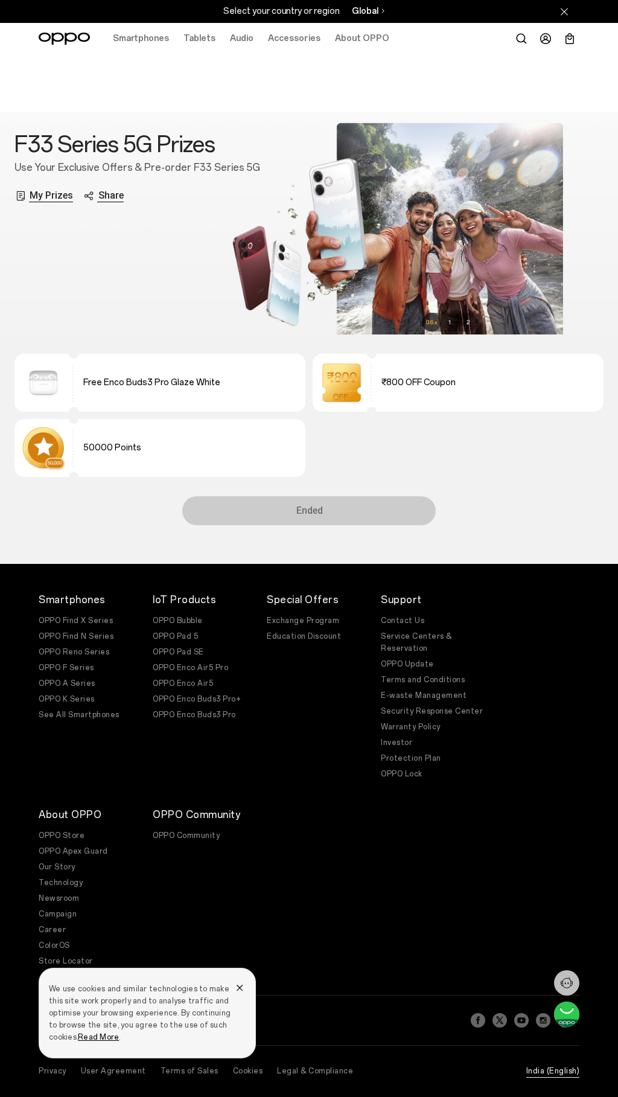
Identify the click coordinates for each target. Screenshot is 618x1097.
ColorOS (54, 945)
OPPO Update (407, 664)
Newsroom (59, 898)
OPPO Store (61, 835)
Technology (61, 882)
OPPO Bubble (178, 620)
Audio (241, 38)
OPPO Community (186, 835)
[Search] (521, 38)
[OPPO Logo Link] (64, 38)
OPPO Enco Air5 (183, 683)
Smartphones (141, 38)
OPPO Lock (401, 774)
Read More (98, 1037)
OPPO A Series (67, 683)
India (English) (553, 1071)
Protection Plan (411, 758)
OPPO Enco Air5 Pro (190, 668)
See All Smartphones (79, 715)
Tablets (199, 38)
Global (365, 11)
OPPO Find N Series (76, 636)
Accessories (294, 38)
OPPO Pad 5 (175, 636)
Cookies (248, 1071)
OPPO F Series (66, 668)
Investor (396, 742)
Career (52, 930)
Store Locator (66, 961)
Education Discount (304, 636)
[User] (545, 38)
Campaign (58, 914)
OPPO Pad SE (178, 652)
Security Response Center (432, 711)
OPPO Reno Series (74, 652)
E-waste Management (424, 695)
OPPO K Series (67, 699)
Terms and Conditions (423, 680)
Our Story (57, 867)
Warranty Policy (411, 727)
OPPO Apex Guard (73, 851)
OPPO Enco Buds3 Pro (194, 715)
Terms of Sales (189, 1071)
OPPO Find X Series (76, 620)
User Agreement (113, 1071)
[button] (566, 983)
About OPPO (362, 38)
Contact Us (402, 620)
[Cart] (569, 38)
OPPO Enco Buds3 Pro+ (197, 699)
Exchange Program (303, 620)
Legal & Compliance (315, 1071)
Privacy (52, 1071)
